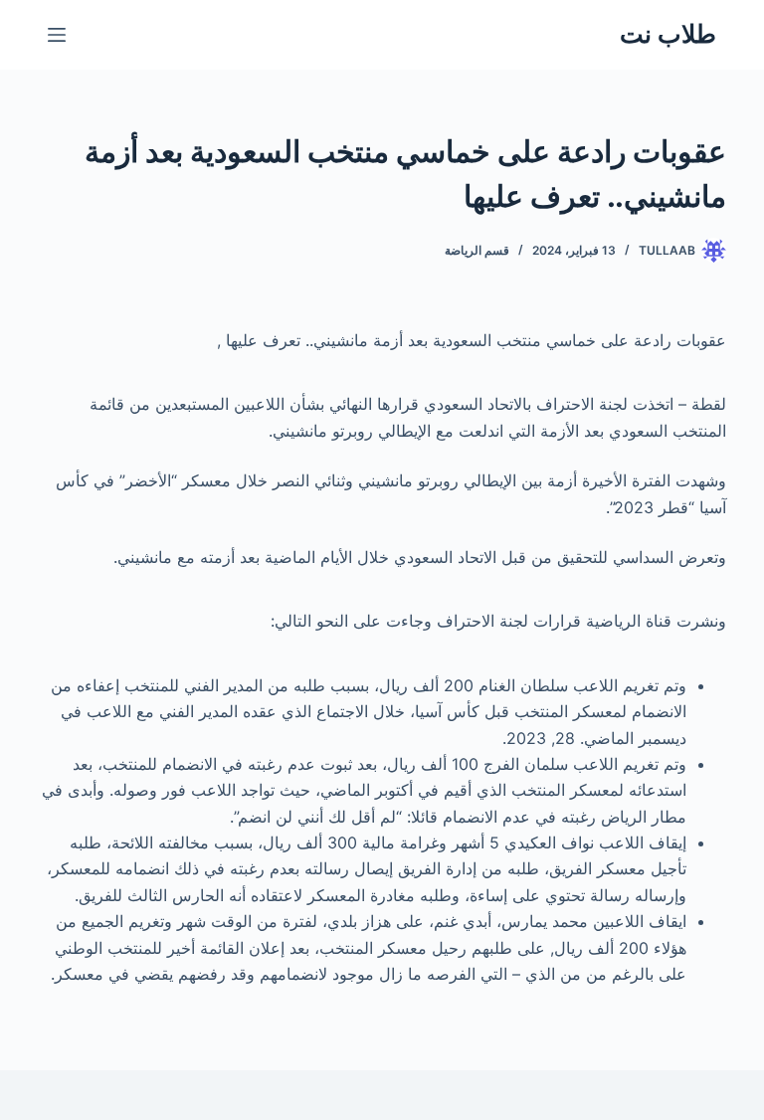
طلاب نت (668, 34)
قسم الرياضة (477, 250)
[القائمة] (57, 35)
